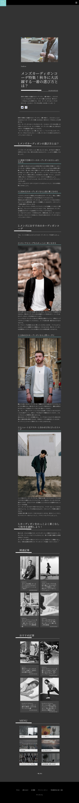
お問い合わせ (25, 790)
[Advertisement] (39, 24)
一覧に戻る (39, 773)
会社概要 (33, 790)
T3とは (17, 790)
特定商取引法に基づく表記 (57, 790)
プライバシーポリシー (43, 790)
